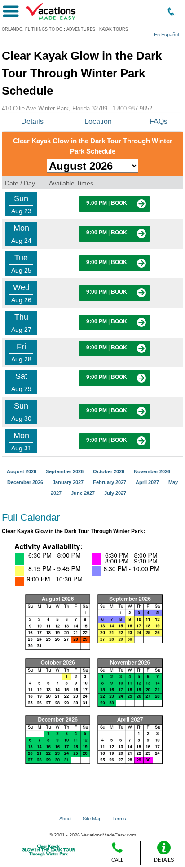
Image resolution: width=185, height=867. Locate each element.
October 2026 (108, 471)
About (65, 818)
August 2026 (21, 471)
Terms (119, 818)
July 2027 (115, 493)
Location (98, 121)
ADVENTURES (80, 29)
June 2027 (83, 493)
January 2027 (68, 482)
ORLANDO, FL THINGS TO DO (32, 29)
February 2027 (109, 482)
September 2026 (65, 471)
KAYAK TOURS (113, 29)
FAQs (158, 121)
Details (32, 121)
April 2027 (147, 482)
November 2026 (152, 471)
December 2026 (25, 482)
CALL (117, 860)
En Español (166, 34)
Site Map (92, 818)
